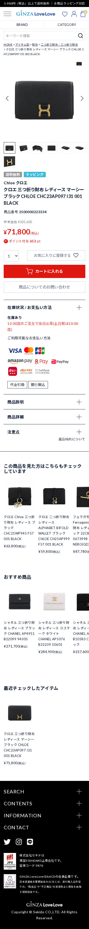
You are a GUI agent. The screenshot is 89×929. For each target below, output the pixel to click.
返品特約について (72, 439)
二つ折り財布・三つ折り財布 (59, 44)
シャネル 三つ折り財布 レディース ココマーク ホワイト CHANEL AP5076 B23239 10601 (54, 634)
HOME (8, 44)
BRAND (22, 25)
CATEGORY (67, 25)
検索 (80, 35)
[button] (82, 98)
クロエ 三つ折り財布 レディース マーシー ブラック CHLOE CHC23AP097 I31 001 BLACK (19, 745)
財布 (35, 44)
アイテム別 (22, 44)
